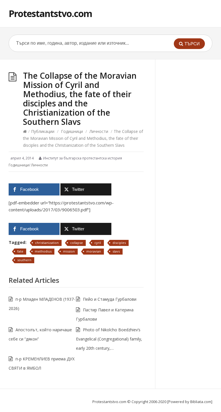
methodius (43, 251)
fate (20, 251)
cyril (97, 242)
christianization (47, 242)
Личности (98, 131)
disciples (119, 242)
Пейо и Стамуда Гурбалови (109, 299)
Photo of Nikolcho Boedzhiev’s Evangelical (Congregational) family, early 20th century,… (109, 339)
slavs (116, 251)
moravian (93, 251)
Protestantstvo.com (50, 13)
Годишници (72, 131)
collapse (76, 242)
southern (24, 260)
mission (69, 251)
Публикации (42, 131)
